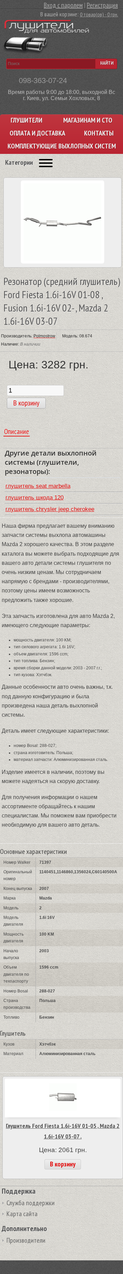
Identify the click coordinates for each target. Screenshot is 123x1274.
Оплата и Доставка (37, 133)
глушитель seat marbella (37, 486)
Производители (25, 1240)
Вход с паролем (63, 5)
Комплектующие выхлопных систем (62, 146)
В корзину (63, 1164)
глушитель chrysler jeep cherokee (49, 509)
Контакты (98, 133)
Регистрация (102, 5)
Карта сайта (22, 1213)
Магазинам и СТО (87, 120)
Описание (16, 431)
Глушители (26, 120)
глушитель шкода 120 (34, 497)
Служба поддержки (30, 1202)
